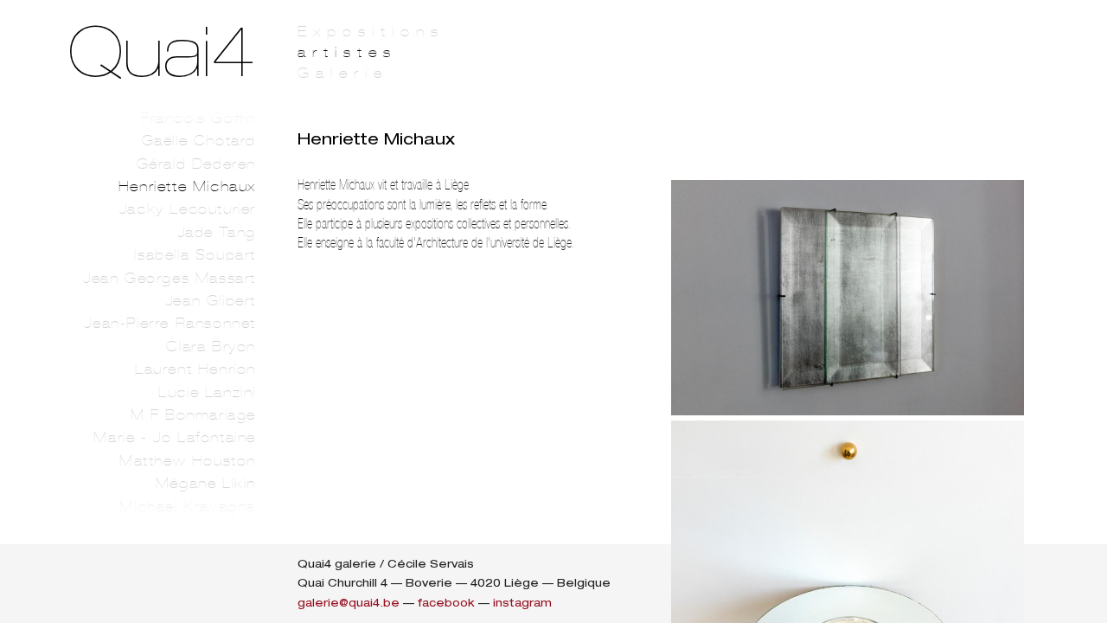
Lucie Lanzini (207, 392)
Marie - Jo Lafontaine (174, 437)
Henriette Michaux (187, 186)
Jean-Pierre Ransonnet (170, 323)
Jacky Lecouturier (187, 209)
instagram (522, 602)
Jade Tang (216, 232)
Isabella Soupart (195, 255)
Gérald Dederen (196, 164)
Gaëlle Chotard (199, 140)
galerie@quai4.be (349, 602)
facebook (446, 602)
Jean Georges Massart (169, 278)
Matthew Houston (187, 461)
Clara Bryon (211, 346)
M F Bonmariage (193, 415)
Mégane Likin (206, 483)
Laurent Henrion (195, 369)
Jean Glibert (210, 300)
